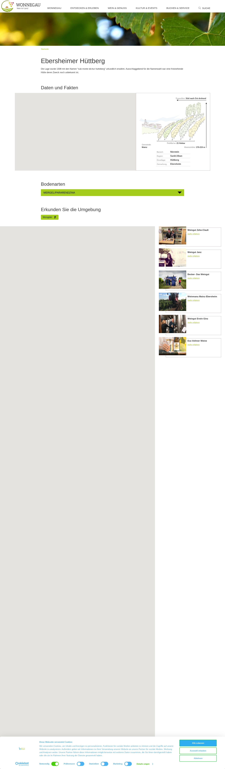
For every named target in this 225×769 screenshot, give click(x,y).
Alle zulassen (198, 743)
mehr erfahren (190, 236)
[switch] (80, 764)
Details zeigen (143, 764)
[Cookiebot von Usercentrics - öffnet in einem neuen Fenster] (22, 764)
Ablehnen (198, 758)
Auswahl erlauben (198, 751)
